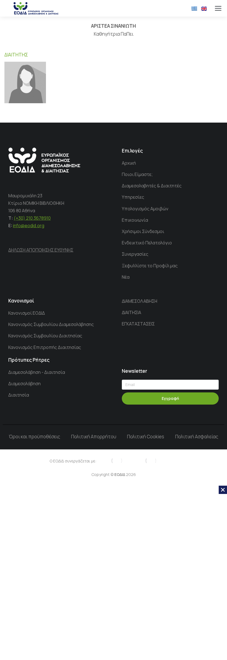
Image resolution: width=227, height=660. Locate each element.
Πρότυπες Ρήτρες (29, 360)
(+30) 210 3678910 (32, 218)
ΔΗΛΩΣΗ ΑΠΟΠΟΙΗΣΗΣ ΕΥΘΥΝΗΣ (40, 250)
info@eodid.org (28, 225)
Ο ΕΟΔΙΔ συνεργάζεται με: (73, 461)
